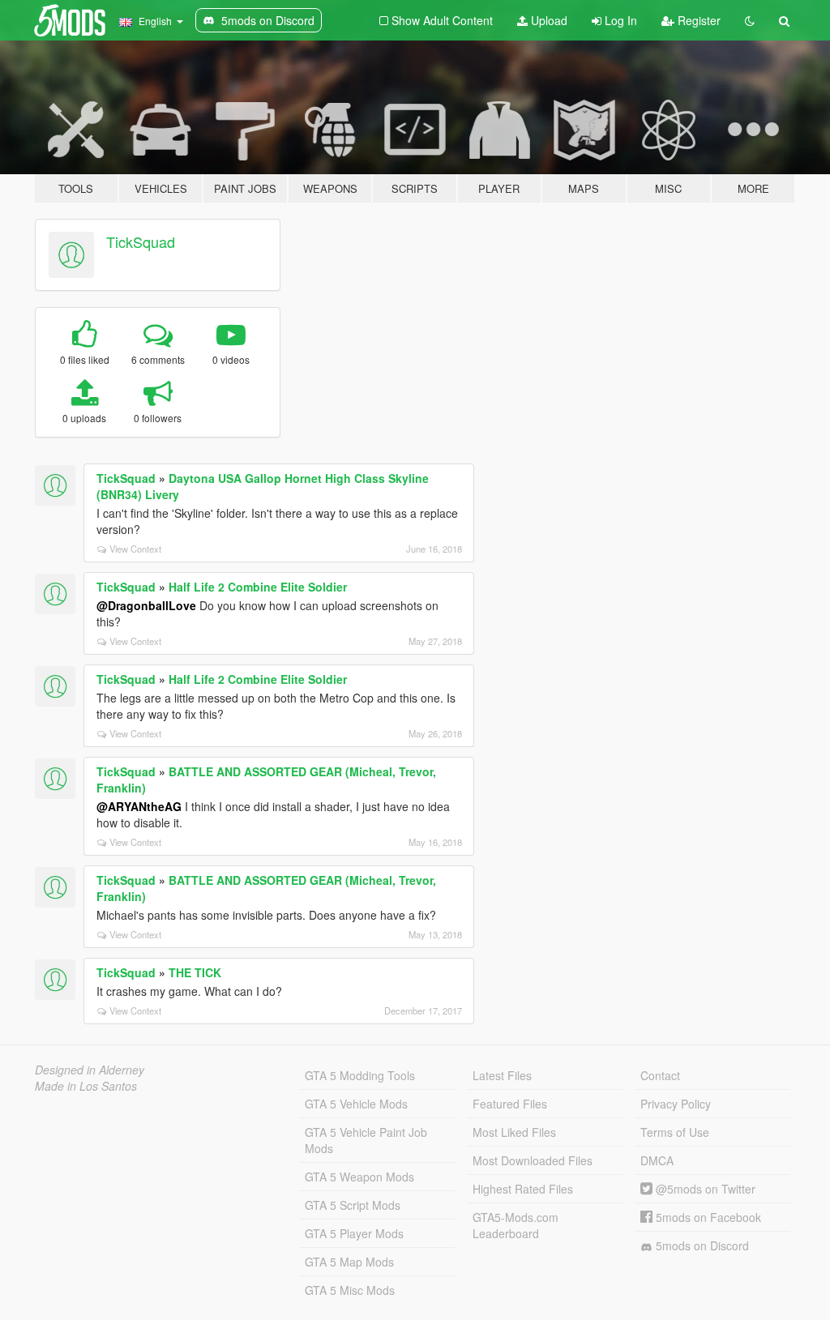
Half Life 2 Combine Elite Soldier (258, 587)
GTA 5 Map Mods (349, 1262)
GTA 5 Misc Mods (350, 1290)
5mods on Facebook (706, 1217)
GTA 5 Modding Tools (360, 1075)
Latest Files (502, 1075)
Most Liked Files (514, 1132)
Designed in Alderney (89, 1070)
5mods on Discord (700, 1245)
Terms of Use (674, 1132)
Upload (547, 20)
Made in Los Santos (86, 1086)
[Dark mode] (750, 20)
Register (697, 20)
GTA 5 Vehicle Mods (356, 1104)
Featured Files (510, 1104)
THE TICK (195, 972)
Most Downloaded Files (533, 1160)
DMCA (657, 1160)
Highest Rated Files (523, 1189)
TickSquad (140, 241)
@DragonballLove (146, 605)
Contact (660, 1075)
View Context (135, 548)
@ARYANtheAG (139, 806)
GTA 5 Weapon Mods (359, 1176)
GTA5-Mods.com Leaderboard (515, 1225)
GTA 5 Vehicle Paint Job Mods (366, 1140)
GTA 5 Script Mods (352, 1205)
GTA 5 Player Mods (354, 1233)
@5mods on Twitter (703, 1189)
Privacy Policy (675, 1104)
